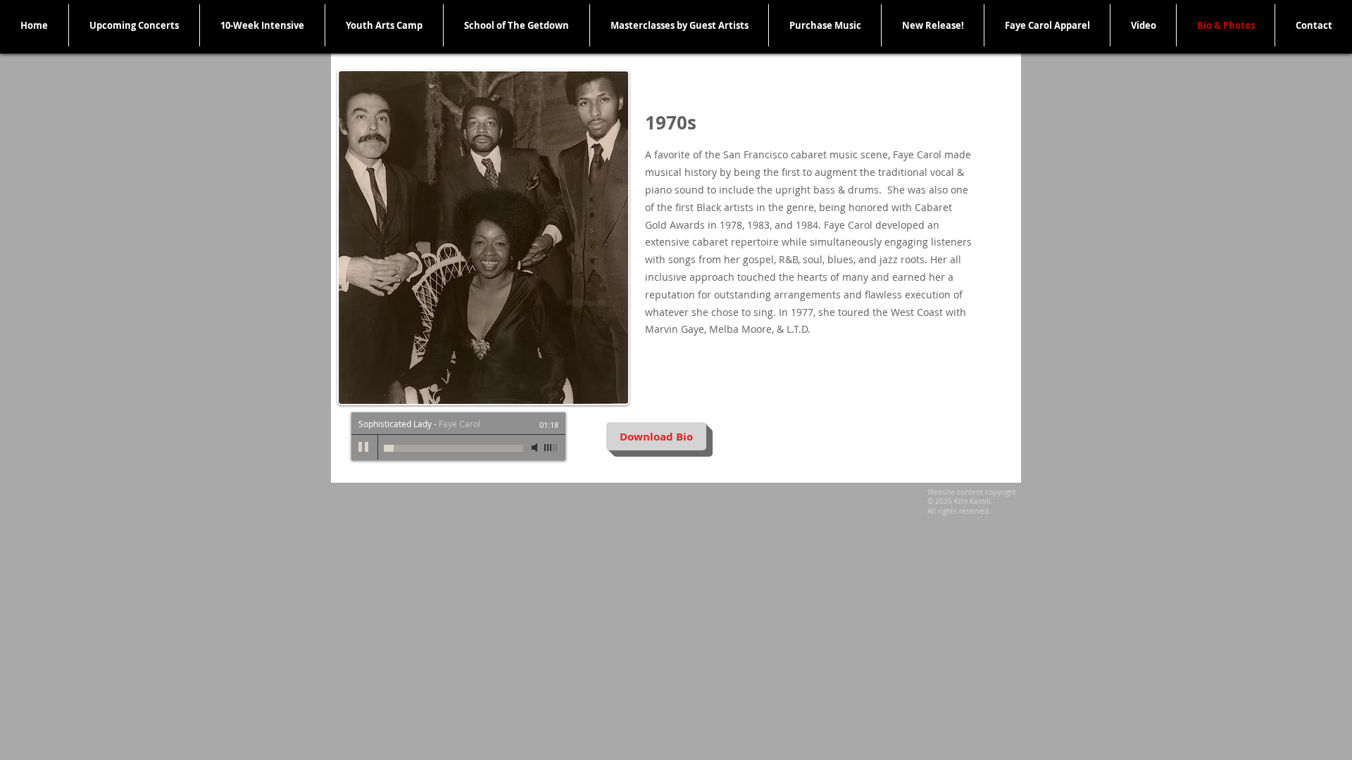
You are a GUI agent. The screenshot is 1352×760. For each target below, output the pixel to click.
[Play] (364, 447)
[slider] (551, 447)
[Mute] (536, 448)
